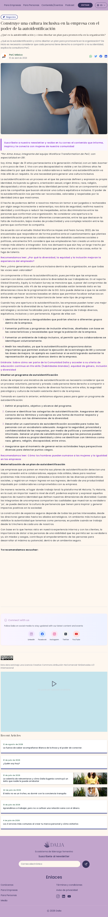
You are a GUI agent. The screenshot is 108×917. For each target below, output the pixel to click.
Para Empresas (9, 890)
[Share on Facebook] (100, 56)
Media (4, 900)
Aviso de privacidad (67, 890)
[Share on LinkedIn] (105, 56)
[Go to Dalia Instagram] (58, 896)
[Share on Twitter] (95, 56)
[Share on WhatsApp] (90, 56)
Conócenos (7, 884)
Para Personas (9, 895)
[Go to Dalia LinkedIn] (63, 896)
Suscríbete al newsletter (54, 856)
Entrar (85, 5)
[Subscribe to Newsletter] (86, 864)
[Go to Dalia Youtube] (69, 896)
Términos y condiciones (69, 884)
